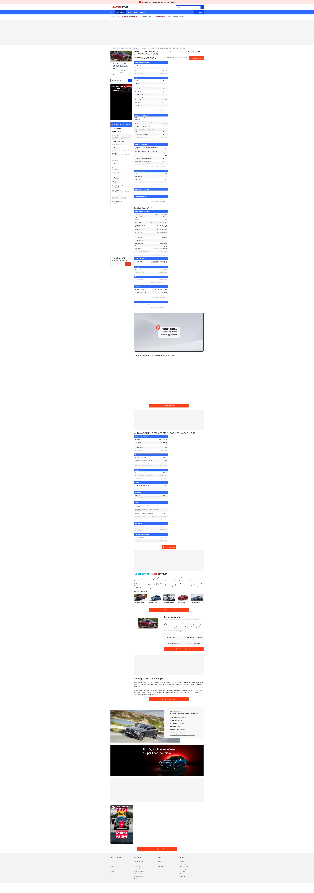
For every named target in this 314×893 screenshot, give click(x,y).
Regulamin (113, 869)
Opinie (129, 12)
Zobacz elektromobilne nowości (168, 610)
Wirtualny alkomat (138, 869)
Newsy (115, 164)
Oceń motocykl (160, 866)
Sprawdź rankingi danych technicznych (177, 57)
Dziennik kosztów (120, 191)
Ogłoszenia (115, 181)
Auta (111, 12)
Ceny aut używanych (117, 186)
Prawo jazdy (183, 876)
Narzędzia (142, 12)
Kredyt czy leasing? (138, 876)
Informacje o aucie (117, 128)
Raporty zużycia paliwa (120, 143)
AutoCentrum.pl (119, 7)
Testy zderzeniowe (117, 202)
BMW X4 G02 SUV (173, 638)
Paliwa (135, 12)
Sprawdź (128, 264)
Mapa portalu (113, 874)
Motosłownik (183, 871)
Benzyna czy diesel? (139, 871)
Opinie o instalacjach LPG (120, 197)
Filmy (115, 177)
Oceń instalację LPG (162, 864)
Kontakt (112, 871)
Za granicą (182, 874)
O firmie (112, 861)
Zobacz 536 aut (168, 405)
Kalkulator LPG (137, 874)
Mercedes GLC (117, 124)
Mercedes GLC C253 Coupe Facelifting (175, 642)
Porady (182, 861)
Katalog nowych (116, 132)
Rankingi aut (137, 866)
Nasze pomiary (116, 173)
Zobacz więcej (156, 849)
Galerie (115, 168)
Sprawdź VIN (160, 861)
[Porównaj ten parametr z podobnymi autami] (161, 71)
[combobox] (121, 80)
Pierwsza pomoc (184, 866)
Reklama (112, 866)
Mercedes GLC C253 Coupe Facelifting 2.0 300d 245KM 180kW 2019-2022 (121, 66)
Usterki (120, 154)
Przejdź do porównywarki (183, 649)
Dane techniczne (120, 12)
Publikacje (115, 159)
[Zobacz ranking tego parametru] (159, 71)
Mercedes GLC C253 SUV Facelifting (195, 638)
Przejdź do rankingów (168, 699)
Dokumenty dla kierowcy (186, 869)
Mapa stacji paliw (138, 878)
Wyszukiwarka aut (138, 861)
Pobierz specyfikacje (197, 58)
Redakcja (112, 864)
